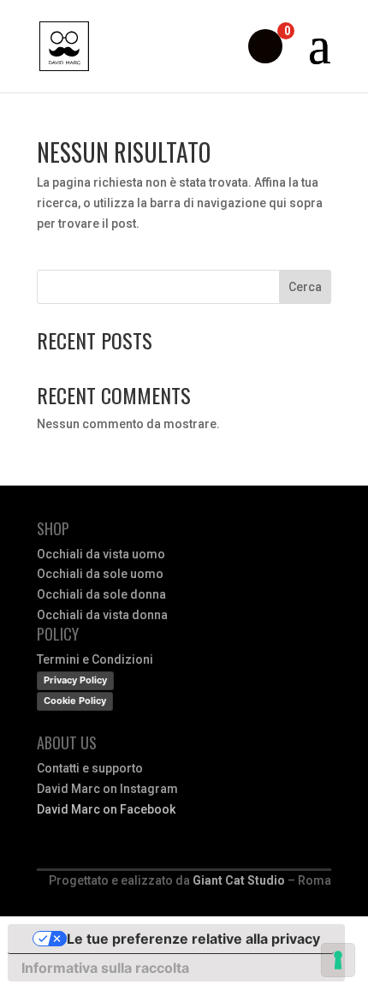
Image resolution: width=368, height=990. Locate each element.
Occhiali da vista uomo (101, 554)
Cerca (305, 287)
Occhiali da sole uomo (100, 574)
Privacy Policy (75, 680)
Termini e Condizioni (95, 659)
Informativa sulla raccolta (105, 967)
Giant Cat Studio (239, 880)
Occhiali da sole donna (101, 594)
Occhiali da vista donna (102, 615)
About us (67, 742)
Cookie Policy (75, 701)
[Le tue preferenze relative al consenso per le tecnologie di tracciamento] (338, 960)
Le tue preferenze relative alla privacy (193, 938)
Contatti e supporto (90, 768)
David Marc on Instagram (107, 789)
